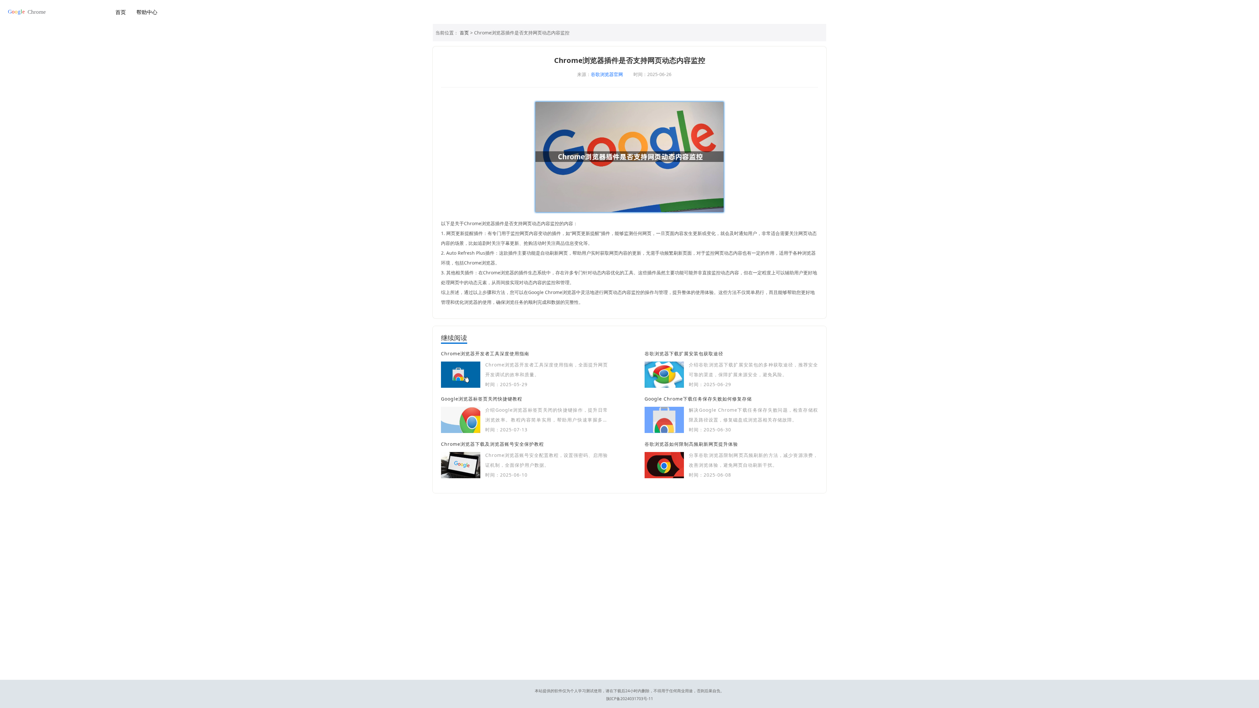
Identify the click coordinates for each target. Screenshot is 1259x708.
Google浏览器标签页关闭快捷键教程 (481, 399)
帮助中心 (146, 12)
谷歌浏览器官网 (607, 74)
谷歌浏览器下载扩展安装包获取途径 (684, 353)
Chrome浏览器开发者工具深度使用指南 (485, 353)
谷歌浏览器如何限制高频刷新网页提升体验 (691, 444)
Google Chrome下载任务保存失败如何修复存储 (698, 399)
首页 (120, 12)
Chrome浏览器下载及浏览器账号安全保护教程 (492, 444)
